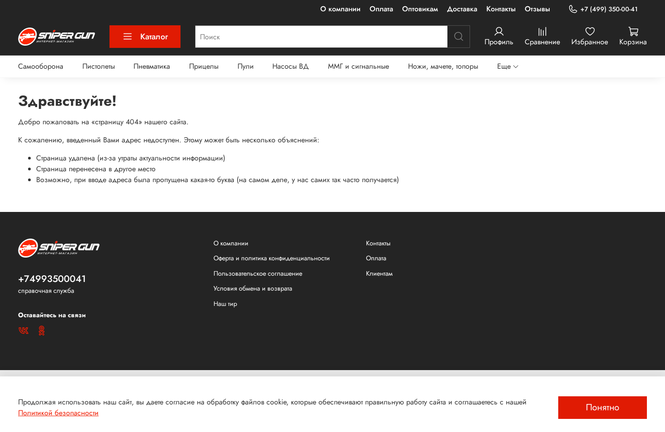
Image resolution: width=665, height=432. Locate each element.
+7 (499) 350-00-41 (609, 9)
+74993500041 (52, 279)
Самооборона (40, 66)
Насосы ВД (290, 66)
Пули (246, 66)
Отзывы (537, 9)
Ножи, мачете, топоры (443, 66)
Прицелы (203, 66)
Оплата (381, 9)
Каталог (154, 36)
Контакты (501, 9)
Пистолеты (98, 66)
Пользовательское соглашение (258, 273)
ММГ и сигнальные (358, 66)
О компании (340, 9)
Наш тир (225, 303)
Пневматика (151, 66)
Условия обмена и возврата (253, 288)
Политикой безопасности (58, 413)
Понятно (602, 407)
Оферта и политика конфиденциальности (272, 258)
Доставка (462, 9)
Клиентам (379, 273)
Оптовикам (420, 9)
